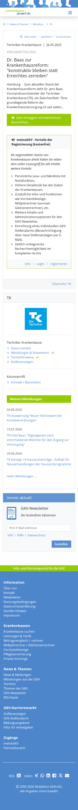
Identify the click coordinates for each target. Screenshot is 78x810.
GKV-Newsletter (15, 693)
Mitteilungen (30, 353)
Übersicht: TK (61, 284)
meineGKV (11, 743)
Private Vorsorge (16, 659)
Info (10, 535)
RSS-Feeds (11, 697)
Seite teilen (30, 36)
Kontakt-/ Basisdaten (26, 382)
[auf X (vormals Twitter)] (60, 775)
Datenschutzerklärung (19, 606)
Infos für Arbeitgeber (18, 727)
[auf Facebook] (54, 775)
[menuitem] (4, 24)
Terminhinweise (22, 357)
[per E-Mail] (67, 775)
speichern (46, 36)
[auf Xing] (36, 775)
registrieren (58, 264)
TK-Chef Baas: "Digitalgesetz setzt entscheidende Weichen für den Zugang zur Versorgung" (38, 440)
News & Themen (18, 669)
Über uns (10, 588)
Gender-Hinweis (15, 611)
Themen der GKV (16, 688)
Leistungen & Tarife (17, 636)
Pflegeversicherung (17, 654)
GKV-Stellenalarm (16, 718)
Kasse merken (21, 348)
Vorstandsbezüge (16, 650)
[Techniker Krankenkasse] (39, 318)
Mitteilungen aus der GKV (22, 679)
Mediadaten (12, 597)
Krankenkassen (17, 625)
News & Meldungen (17, 675)
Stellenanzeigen (22, 362)
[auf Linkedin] (48, 775)
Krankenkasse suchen (19, 631)
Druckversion (63, 36)
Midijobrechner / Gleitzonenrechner (29, 645)
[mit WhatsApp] (42, 775)
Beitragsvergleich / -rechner (23, 640)
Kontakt (9, 593)
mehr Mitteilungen (20, 476)
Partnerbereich (14, 748)
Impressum (12, 615)
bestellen (61, 544)
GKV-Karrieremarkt (20, 707)
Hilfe (20, 535)
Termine (10, 684)
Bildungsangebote (17, 723)
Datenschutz (36, 535)
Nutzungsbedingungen (20, 602)
